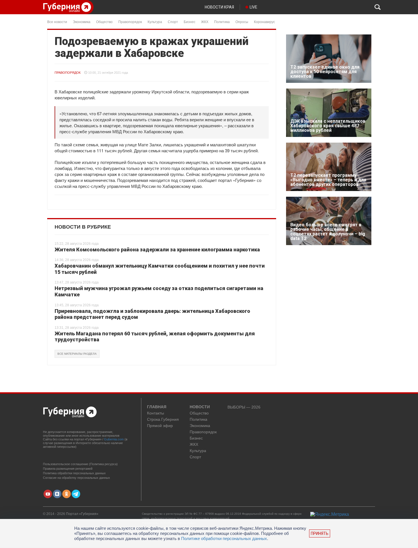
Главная (156, 407)
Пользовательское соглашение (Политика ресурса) (80, 464)
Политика (222, 21)
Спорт (173, 21)
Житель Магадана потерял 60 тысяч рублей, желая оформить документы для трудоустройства (155, 337)
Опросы (241, 21)
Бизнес (189, 21)
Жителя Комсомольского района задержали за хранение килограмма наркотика (157, 250)
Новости (200, 407)
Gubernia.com (114, 439)
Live (253, 7)
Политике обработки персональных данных (224, 538)
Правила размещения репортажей (67, 468)
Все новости (57, 21)
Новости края (219, 7)
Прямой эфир (160, 426)
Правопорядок (130, 21)
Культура (155, 21)
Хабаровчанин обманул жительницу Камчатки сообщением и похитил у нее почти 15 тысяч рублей (160, 269)
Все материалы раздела (77, 353)
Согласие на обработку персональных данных (76, 477)
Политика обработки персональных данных (74, 473)
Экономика (81, 21)
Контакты (155, 413)
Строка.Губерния (163, 419)
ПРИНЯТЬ (319, 533)
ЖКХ (204, 21)
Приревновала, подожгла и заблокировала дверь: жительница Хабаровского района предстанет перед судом (152, 314)
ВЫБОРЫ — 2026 (243, 407)
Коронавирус (264, 21)
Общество (104, 21)
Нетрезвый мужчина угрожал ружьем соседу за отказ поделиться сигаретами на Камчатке (159, 291)
